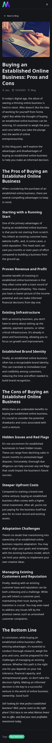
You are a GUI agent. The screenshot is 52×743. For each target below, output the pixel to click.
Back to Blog (13, 15)
